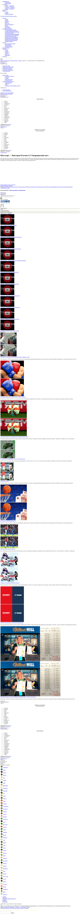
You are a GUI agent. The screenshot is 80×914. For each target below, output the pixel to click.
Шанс (5, 136)
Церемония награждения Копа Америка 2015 (9, 272)
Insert (13, 912)
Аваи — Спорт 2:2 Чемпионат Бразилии (8, 225)
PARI (4, 871)
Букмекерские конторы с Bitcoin (11, 39)
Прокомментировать (14, 190)
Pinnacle (4, 772)
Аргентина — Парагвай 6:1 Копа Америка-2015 (10, 295)
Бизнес (6, 25)
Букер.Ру (6, 148)
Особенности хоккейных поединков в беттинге (9, 582)
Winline (4, 881)
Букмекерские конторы (7, 28)
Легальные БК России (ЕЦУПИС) (12, 35)
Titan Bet (6, 118)
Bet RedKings (7, 117)
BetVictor (5, 863)
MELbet (4, 842)
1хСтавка (5, 884)
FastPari (4, 829)
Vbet (4, 777)
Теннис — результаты (9, 6)
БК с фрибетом (8, 44)
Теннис (6, 20)
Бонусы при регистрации (10, 43)
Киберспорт (7, 55)
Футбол (6, 19)
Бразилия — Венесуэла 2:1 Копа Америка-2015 (9, 319)
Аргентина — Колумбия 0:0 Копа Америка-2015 (10, 307)
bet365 (4, 855)
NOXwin (6, 109)
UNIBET (6, 115)
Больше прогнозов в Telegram (6, 185)
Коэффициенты (6, 1)
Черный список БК (9, 41)
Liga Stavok (5, 819)
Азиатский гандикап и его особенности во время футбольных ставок (14, 436)
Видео (4, 10)
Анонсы (6, 13)
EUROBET (6, 142)
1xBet (4, 840)
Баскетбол (7, 21)
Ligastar (4, 850)
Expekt (5, 143)
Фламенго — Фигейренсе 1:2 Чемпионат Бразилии (10, 248)
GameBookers (5, 806)
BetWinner (5, 837)
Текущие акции (8, 45)
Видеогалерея (7, 60)
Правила (4, 899)
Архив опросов (3, 126)
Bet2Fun (4, 827)
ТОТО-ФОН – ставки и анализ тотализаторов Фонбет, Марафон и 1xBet (14, 357)
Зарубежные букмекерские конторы (12, 31)
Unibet (4, 796)
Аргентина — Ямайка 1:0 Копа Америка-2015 (9, 330)
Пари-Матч (6, 120)
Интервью (7, 26)
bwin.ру (4, 879)
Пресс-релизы (8, 27)
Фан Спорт (5, 824)
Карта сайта (5, 901)
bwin (5, 107)
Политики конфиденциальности (9, 898)
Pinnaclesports (7, 111)
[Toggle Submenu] (8, 75)
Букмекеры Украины (9, 33)
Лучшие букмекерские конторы (11, 30)
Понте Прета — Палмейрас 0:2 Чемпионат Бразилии (11, 237)
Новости (4, 18)
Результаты (5, 4)
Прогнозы (5, 48)
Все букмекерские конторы (10, 29)
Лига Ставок (5, 876)
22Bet (4, 845)
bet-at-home (6, 104)
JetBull (4, 801)
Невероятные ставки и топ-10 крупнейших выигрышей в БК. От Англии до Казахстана (18, 696)
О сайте (4, 896)
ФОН (5, 135)
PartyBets (6, 110)
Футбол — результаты (9, 5)
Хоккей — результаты (9, 8)
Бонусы (4, 42)
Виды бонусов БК (8, 46)
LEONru (4, 873)
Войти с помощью (4, 199)
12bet (5, 140)
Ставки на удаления (4, 481)
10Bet (5, 122)
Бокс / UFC (7, 23)
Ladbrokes (5, 858)
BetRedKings (5, 785)
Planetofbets (6, 112)
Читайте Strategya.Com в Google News (8, 184)
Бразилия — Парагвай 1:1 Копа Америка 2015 (9, 284)
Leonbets (6, 102)
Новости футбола (14, 60)
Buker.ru (5, 101)
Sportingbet (6, 114)
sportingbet (6, 147)
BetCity (5, 141)
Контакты (5, 897)
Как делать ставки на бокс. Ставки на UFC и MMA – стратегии (13, 396)
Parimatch (5, 811)
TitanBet (4, 780)
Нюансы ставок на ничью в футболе (7, 548)
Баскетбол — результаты (10, 7)
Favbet (4, 821)
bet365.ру (5, 866)
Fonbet (4, 847)
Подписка (5, 900)
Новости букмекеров (9, 24)
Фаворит (6, 134)
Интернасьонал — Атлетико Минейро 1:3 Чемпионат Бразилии (13, 260)
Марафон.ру (5, 868)
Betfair (5, 105)
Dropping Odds (8, 3)
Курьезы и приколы (9, 14)
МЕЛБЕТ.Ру (5, 889)
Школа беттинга (6, 47)
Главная (2, 60)
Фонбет (4, 886)
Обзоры (6, 12)
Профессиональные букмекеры (11, 38)
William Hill (6, 116)
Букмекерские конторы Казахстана (12, 34)
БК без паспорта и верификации (11, 37)
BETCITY (5, 894)
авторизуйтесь (3, 193)
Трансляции (5, 9)
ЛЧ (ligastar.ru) (7, 103)
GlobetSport (5, 809)
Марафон (6, 121)
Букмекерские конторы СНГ (11, 36)
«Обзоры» (9, 213)
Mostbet (4, 834)
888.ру (4, 891)
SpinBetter (5, 832)
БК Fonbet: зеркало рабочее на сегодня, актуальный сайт (11, 622)
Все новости (2, 62)
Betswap (4, 775)
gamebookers (6, 108)
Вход (1, 59)
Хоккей (6, 22)
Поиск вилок (7, 2)
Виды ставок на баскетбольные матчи (8, 520)
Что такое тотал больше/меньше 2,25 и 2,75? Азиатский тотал (12, 458)
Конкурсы (5, 56)
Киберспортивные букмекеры (11, 40)
